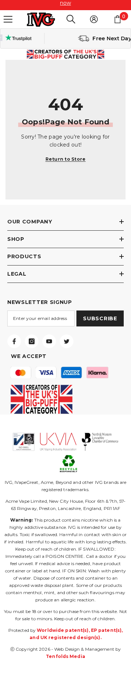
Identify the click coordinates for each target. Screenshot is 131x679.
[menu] (8, 19)
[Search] (71, 19)
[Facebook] (14, 341)
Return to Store (65, 159)
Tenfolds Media (65, 656)
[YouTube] (49, 341)
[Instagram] (32, 341)
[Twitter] (67, 341)
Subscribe (100, 318)
